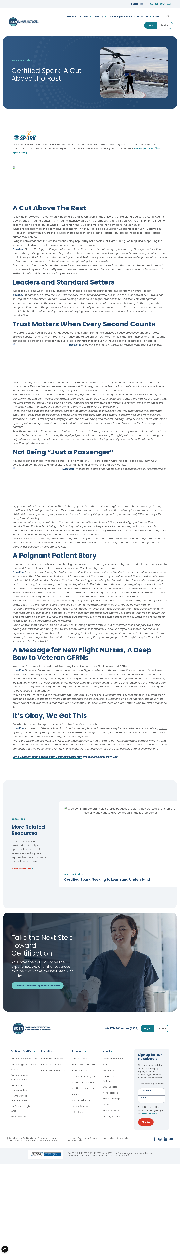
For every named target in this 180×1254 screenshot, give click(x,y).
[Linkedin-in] (165, 1139)
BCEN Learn (137, 3)
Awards (76, 1094)
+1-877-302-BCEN (159, 3)
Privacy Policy (149, 1113)
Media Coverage (111, 1098)
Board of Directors (112, 1058)
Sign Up (146, 1122)
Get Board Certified (22, 1051)
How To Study (79, 1058)
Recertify (46, 1051)
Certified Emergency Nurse (24, 1058)
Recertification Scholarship (54, 1070)
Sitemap (71, 1138)
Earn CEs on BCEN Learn (84, 1064)
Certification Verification (84, 1088)
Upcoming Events (81, 1100)
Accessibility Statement (88, 1138)
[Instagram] (160, 1139)
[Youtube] (171, 1139)
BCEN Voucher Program (84, 1076)
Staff (105, 1064)
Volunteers (108, 1070)
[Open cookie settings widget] (4, 1249)
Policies (107, 1104)
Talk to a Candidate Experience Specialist (37, 985)
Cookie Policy (123, 1138)
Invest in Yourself (19, 1116)
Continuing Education (52, 1058)
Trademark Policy (75, 1140)
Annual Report (110, 1110)
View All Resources (21, 869)
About (106, 1051)
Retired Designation (51, 1064)
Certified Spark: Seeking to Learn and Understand (107, 879)
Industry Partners (111, 1116)
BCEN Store (77, 1112)
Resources (78, 1051)
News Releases (110, 1092)
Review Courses (80, 1106)
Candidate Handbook (83, 1082)
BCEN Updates (110, 1086)
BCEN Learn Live (79, 1070)
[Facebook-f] (154, 1139)
